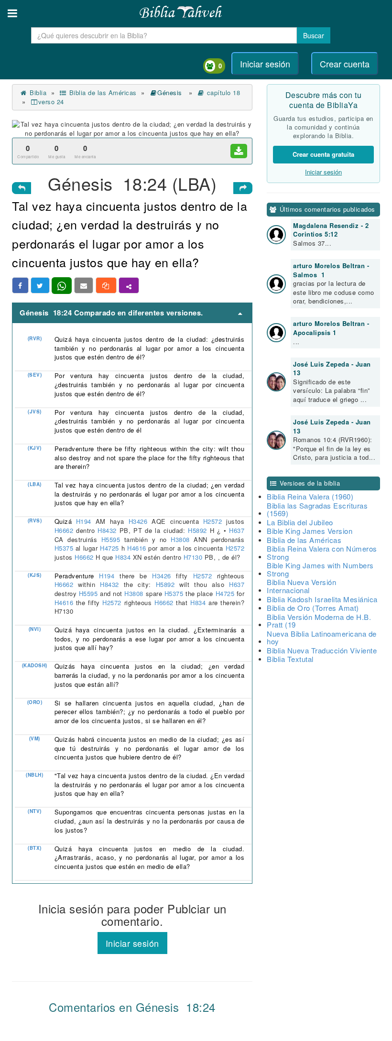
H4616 (137, 548)
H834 (124, 557)
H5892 (199, 530)
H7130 (194, 557)
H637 (236, 530)
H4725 (110, 548)
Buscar (313, 35)
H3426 (140, 521)
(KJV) (35, 448)
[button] (12, 13)
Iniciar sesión (265, 63)
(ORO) (35, 702)
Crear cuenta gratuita (323, 154)
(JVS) (35, 411)
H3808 (182, 539)
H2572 (214, 521)
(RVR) (35, 338)
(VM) (34, 738)
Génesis (170, 92)
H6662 (65, 530)
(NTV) (35, 811)
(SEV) (35, 374)
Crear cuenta (345, 63)
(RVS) (35, 520)
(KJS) (35, 575)
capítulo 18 (222, 92)
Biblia (37, 92)
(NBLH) (34, 774)
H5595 (112, 539)
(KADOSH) (34, 665)
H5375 (65, 548)
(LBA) (35, 484)
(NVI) (35, 629)
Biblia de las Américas (102, 92)
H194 (86, 521)
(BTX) (35, 848)
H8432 (109, 530)
